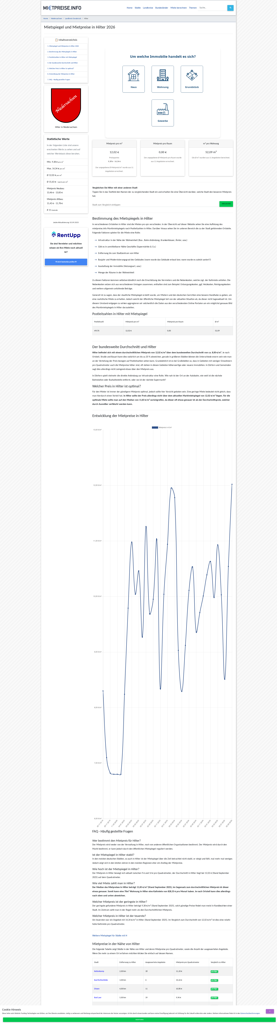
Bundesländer (161, 8)
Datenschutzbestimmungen (250, 1013)
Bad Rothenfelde (101, 980)
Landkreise (148, 8)
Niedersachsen (56, 18)
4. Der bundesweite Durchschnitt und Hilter (62, 63)
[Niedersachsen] (66, 105)
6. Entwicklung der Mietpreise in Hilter (61, 74)
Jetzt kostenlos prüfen (66, 262)
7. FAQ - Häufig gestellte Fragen (58, 80)
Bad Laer (97, 998)
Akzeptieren (139, 1020)
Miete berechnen (179, 8)
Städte (138, 8)
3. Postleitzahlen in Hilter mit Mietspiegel (62, 57)
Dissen (96, 989)
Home (129, 8)
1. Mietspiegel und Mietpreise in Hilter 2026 (63, 46)
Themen (193, 8)
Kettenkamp (99, 971)
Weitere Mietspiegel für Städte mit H (109, 936)
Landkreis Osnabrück (73, 18)
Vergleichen (226, 204)
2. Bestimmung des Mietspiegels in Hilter (62, 52)
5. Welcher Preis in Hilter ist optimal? (60, 68)
